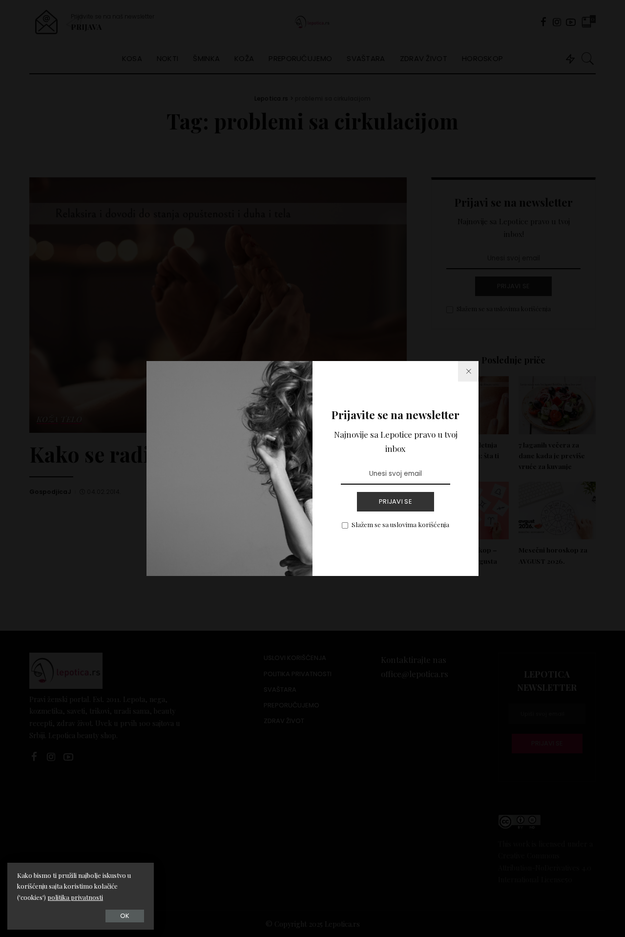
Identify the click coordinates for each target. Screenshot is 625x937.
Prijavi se (395, 501)
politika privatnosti (75, 897)
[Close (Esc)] (468, 371)
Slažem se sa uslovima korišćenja (400, 524)
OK (124, 915)
